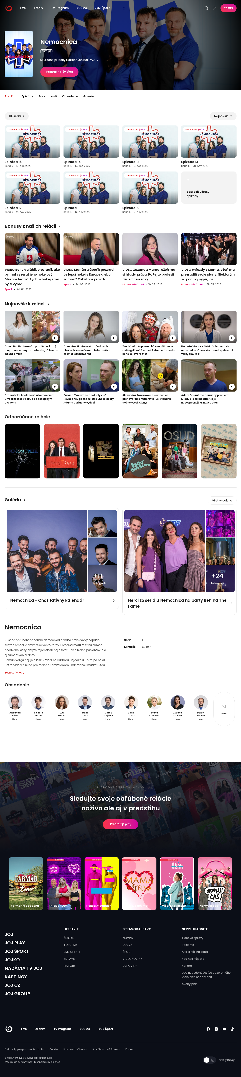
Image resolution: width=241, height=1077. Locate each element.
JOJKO (12, 960)
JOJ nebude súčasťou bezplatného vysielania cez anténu (206, 975)
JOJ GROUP (17, 994)
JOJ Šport (102, 8)
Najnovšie (221, 116)
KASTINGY (16, 977)
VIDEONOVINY (132, 959)
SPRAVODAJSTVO (137, 929)
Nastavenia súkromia (75, 1049)
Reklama (188, 945)
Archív (38, 8)
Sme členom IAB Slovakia (106, 1049)
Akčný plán (189, 984)
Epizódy (27, 96)
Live (23, 8)
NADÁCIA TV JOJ (23, 968)
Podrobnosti (48, 96)
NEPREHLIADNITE (195, 929)
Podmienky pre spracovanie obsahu (24, 1049)
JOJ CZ (12, 985)
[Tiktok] (233, 1029)
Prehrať (115, 824)
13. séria (15, 116)
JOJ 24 (82, 8)
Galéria (88, 96)
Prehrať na (53, 72)
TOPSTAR (70, 945)
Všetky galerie (222, 500)
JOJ (9, 934)
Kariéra (187, 966)
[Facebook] (208, 1029)
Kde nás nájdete (193, 959)
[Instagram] (216, 1029)
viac (92, 60)
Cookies (53, 1049)
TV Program (60, 8)
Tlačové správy (192, 938)
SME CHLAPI (72, 952)
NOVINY (128, 938)
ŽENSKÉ (69, 938)
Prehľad (10, 96)
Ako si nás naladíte (195, 952)
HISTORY (69, 966)
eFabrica (55, 1061)
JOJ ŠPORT (17, 951)
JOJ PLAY (15, 943)
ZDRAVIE (69, 959)
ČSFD (44, 51)
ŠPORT (127, 952)
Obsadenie (70, 96)
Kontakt (129, 1049)
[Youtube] (224, 1029)
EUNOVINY (130, 966)
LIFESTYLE (71, 929)
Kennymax (26, 1061)
